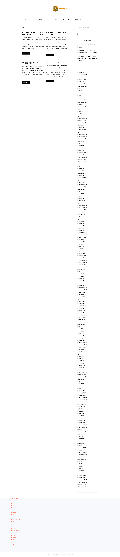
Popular (13, 535)
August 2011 (81, 351)
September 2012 (82, 322)
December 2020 (82, 118)
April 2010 (81, 388)
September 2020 (82, 122)
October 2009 (82, 402)
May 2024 (81, 81)
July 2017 (80, 191)
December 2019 (82, 134)
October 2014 (82, 264)
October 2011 (82, 347)
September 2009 (82, 404)
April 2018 (81, 173)
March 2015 (81, 253)
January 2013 (81, 312)
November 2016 (82, 207)
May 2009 (81, 413)
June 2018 (81, 168)
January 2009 (81, 422)
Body (12, 505)
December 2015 (82, 232)
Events (13, 510)
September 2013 (82, 294)
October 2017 (82, 187)
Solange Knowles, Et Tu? (55, 62)
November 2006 (82, 482)
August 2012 (81, 324)
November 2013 (82, 290)
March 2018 (81, 175)
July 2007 (80, 463)
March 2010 (81, 390)
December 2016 (82, 205)
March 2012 (81, 335)
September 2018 (82, 161)
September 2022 (82, 102)
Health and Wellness (16, 519)
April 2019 (81, 150)
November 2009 (82, 399)
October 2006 (82, 484)
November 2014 (82, 262)
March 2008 (81, 445)
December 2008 (82, 425)
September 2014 (82, 267)
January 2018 (81, 180)
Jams (12, 523)
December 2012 (82, 315)
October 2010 (82, 374)
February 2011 (82, 365)
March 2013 (81, 308)
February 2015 (82, 255)
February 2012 (82, 338)
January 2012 (81, 340)
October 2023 (82, 84)
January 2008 (81, 450)
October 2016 (82, 209)
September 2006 (82, 486)
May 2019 (81, 148)
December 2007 (82, 452)
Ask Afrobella (14, 501)
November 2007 (82, 454)
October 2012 (82, 319)
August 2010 (81, 379)
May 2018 (81, 171)
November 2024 (82, 77)
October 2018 (82, 159)
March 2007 (81, 473)
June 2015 (81, 246)
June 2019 (81, 145)
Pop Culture (14, 533)
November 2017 (82, 184)
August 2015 (81, 241)
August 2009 (81, 406)
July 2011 (80, 354)
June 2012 (81, 328)
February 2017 (82, 200)
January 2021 (81, 116)
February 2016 (82, 228)
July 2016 (80, 216)
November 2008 (82, 427)
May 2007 (81, 468)
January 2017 (81, 203)
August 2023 (81, 88)
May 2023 (81, 93)
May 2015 (81, 248)
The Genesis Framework (67, 554)
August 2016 (81, 214)
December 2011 (82, 342)
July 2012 (80, 326)
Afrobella (60, 8)
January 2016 (81, 230)
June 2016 (81, 219)
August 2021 (81, 109)
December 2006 (82, 480)
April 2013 (81, 306)
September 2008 (82, 431)
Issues (13, 521)
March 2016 (81, 225)
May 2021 (81, 113)
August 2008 (81, 434)
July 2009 (80, 409)
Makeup (13, 528)
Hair (12, 517)
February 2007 (82, 475)
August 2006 (81, 489)
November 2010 (82, 372)
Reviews (13, 539)
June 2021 (81, 111)
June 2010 (81, 383)
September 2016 (82, 212)
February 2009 (82, 420)
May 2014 (81, 276)
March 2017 (81, 198)
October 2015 (82, 237)
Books (13, 507)
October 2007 (82, 457)
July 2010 (80, 381)
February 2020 (82, 129)
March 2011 (81, 363)
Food (12, 514)
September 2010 (82, 377)
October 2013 (82, 292)
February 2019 (82, 152)
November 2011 (82, 344)
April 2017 (81, 196)
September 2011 (82, 349)
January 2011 (81, 367)
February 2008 (82, 447)
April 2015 (81, 251)
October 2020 (82, 120)
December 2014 (82, 260)
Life (12, 526)
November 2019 (82, 136)
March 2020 (81, 127)
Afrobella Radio (15, 498)
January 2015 (81, 257)
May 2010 (81, 386)
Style (12, 544)
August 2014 (81, 269)
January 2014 (81, 285)
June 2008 (81, 438)
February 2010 (82, 393)
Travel (13, 546)
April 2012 (81, 333)
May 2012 (81, 331)
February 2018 (82, 177)
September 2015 (82, 239)
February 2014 (82, 283)
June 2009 (81, 411)
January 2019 (81, 154)
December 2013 (82, 287)
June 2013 (81, 301)
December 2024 (82, 74)
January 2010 (81, 395)
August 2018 (81, 164)
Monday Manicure (15, 530)
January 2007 (81, 477)
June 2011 (81, 356)
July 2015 (80, 244)
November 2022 (82, 100)
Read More (26, 53)
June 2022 (81, 104)
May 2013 (81, 303)
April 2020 (81, 125)
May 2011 (81, 358)
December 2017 (82, 182)
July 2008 (80, 436)
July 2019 (80, 143)
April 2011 (81, 360)
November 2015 (82, 235)
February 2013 (82, 310)
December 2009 (82, 397)
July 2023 (80, 90)
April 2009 (81, 415)
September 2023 (82, 86)
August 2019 (81, 141)
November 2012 (82, 317)
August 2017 (81, 189)
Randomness (14, 537)
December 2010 (82, 370)
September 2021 (82, 106)
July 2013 (80, 299)
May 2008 (81, 441)
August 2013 (81, 296)
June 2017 (81, 193)
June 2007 (81, 466)
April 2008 (81, 443)
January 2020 (81, 132)
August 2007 (81, 461)
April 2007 (81, 470)
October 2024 (82, 79)
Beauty (13, 503)
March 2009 (81, 418)
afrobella (80, 47)
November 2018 (82, 157)
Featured (13, 512)
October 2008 (82, 429)
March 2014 (81, 280)
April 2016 (81, 223)
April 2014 (81, 278)
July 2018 (80, 166)
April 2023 (81, 95)
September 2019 (82, 138)
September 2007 (82, 459)
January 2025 (81, 72)
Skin (12, 542)
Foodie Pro (58, 554)
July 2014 (80, 271)
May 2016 (81, 221)
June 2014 (81, 274)
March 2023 (81, 97)
